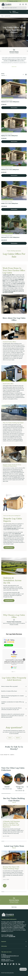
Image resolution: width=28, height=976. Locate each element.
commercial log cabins (16, 471)
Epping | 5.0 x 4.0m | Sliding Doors (9, 135)
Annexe (7, 787)
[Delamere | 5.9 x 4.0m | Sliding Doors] (14, 88)
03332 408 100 (6, 957)
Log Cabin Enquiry (9, 547)
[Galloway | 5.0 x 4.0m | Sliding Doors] (14, 156)
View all (14, 802)
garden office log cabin (10, 291)
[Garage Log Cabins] (19, 779)
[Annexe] (7, 779)
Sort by (2, 73)
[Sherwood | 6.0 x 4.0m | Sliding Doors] (14, 224)
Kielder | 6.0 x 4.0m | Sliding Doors (9, 203)
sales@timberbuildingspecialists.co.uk (10, 955)
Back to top (14, 907)
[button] (23, 4)
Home (2, 15)
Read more (14, 66)
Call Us (9, 737)
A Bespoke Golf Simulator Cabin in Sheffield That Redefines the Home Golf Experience (11, 824)
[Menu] (25, 4)
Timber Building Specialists (9, 972)
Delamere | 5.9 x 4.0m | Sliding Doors (10, 101)
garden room (17, 476)
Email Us (18, 737)
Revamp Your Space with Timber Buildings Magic (11, 868)
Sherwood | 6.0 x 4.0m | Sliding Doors (10, 237)
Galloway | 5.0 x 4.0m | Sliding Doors (10, 169)
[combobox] (14, 7)
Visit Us (4, 954)
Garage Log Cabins (20, 788)
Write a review (8, 645)
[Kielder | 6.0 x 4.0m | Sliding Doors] (14, 190)
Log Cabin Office (7, 15)
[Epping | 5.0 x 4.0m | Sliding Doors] (14, 122)
